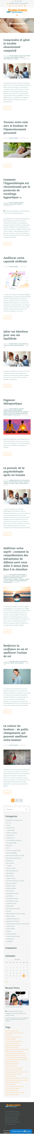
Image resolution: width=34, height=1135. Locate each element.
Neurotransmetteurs (11, 883)
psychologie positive (10, 1059)
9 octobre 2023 (24, 138)
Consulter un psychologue (12, 1043)
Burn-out (8, 823)
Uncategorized (13, 56)
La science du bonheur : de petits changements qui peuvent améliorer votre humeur (15, 733)
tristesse (17, 1082)
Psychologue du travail (16, 482)
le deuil (23, 1055)
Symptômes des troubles (11, 59)
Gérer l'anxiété (13, 344)
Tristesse (11, 413)
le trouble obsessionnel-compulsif (14, 57)
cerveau (8, 825)
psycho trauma (10, 891)
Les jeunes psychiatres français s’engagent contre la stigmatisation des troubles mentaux (17, 1019)
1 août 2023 (23, 267)
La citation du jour (9, 1055)
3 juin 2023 (16, 582)
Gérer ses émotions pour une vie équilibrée (15, 335)
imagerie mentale (18, 412)
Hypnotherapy (7, 412)
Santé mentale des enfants (13, 908)
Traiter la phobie (8, 581)
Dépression (9, 845)
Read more (7, 108)
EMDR (6, 1051)
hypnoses (20, 1051)
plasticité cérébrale (11, 888)
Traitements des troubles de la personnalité (16, 1080)
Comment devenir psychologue (13, 1007)
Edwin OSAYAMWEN (11, 853)
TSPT (16, 1090)
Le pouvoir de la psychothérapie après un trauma (14, 471)
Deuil (7, 848)
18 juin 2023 (25, 415)
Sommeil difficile (17, 1070)
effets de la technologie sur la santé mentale (16, 1049)
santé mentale (9, 1070)
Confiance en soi (14, 661)
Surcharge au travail (10, 1076)
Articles (14, 27)
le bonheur (17, 1055)
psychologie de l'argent (12, 893)
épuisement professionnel (12, 1094)
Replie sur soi (14, 1062)
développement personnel (12, 1047)
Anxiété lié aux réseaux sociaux (14, 820)
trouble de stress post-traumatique (14, 1086)
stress (26, 1072)
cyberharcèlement (10, 1045)
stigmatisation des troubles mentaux (15, 914)
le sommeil (8, 1057)
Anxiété (9, 866)
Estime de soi (7, 576)
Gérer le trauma (13, 1051)
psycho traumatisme (22, 1059)
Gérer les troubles (11, 868)
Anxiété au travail (14, 1031)
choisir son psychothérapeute (13, 1037)
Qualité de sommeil (11, 903)
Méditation (14, 1057)
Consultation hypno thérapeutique (14, 1041)
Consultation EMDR (24, 56)
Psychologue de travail (15, 578)
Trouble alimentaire (21, 413)
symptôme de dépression (12, 919)
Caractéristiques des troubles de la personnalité (14, 1034)
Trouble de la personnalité (13, 936)
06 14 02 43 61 (7, 1130)
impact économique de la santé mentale (15, 1053)
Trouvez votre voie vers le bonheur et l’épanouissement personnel (15, 127)
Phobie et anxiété (10, 886)
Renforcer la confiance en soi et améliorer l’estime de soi (15, 651)
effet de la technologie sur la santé (15, 855)
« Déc (6, 982)
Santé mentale (23, 344)
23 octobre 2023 (25, 59)
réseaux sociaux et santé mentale (14, 1068)
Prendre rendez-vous (18, 1131)
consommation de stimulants (13, 840)
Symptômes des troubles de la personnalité (17, 924)
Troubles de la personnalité (12, 1088)
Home (8, 27)
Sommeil (8, 911)
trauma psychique (9, 1082)
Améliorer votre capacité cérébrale (15, 259)
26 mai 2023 (23, 745)
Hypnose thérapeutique (12, 401)
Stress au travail (8, 345)
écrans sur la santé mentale (13, 850)
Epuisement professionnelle (17, 574)
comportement (10, 835)
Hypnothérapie (17, 204)
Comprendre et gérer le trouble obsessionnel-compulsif (16, 45)
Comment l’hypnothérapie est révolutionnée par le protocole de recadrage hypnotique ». (16, 188)
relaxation (7, 1062)
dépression (18, 1045)
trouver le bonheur (10, 1090)
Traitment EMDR (13, 483)
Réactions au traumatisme (12, 1064)
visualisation (17, 415)
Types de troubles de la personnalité (14, 1092)
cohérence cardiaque (11, 833)
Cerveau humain (10, 828)
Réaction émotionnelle (11, 1066)
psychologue (9, 896)
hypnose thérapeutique (12, 871)
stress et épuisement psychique (13, 1074)
